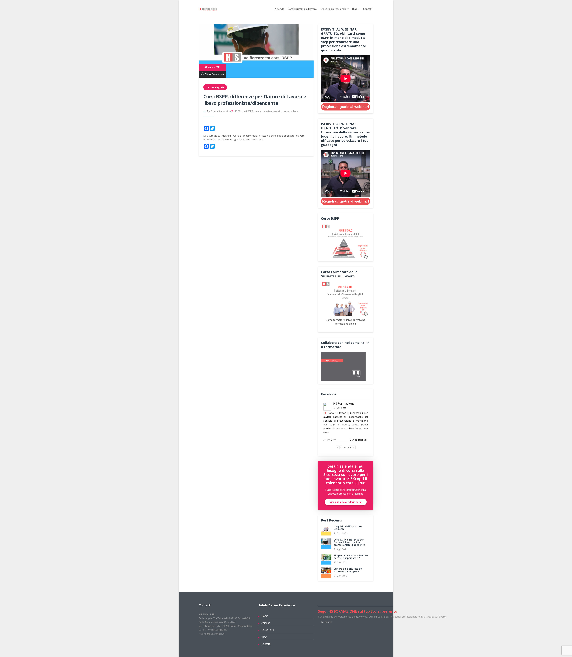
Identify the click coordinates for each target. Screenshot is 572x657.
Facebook (326, 622)
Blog (355, 9)
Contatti (368, 9)
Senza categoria (215, 87)
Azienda (279, 9)
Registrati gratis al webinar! (345, 107)
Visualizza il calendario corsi (345, 502)
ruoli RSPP (247, 111)
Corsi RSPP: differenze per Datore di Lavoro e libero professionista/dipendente (254, 99)
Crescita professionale (333, 9)
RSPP (237, 111)
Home (264, 616)
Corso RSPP (268, 630)
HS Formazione (344, 403)
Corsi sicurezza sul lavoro (302, 9)
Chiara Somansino (214, 74)
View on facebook (358, 439)
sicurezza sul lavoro (289, 111)
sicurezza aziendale (265, 111)
